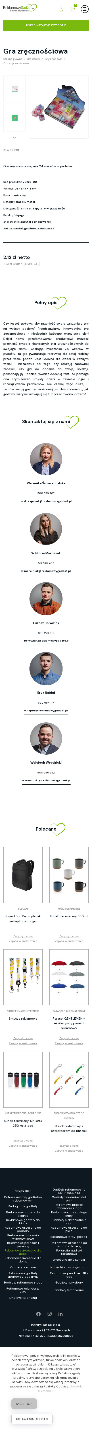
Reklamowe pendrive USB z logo (69, 1275)
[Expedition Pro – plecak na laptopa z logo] (23, 875)
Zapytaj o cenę (23, 936)
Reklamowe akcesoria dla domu (23, 1259)
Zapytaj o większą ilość (49, 208)
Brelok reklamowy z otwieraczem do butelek (69, 1128)
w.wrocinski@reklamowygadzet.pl (46, 780)
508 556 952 (46, 772)
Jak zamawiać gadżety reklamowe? (28, 228)
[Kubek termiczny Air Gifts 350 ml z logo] (23, 1080)
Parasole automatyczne (69, 1011)
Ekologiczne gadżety (23, 1206)
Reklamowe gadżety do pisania (23, 1214)
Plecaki (23, 908)
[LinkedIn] (57, 1314)
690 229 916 (46, 633)
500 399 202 (46, 493)
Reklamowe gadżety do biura (23, 1221)
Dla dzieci (11, 150)
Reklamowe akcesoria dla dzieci (23, 1252)
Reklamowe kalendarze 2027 (23, 1290)
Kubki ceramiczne (69, 908)
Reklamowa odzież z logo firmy (69, 1214)
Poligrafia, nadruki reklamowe (69, 1252)
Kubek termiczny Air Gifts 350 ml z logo (23, 1123)
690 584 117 (46, 702)
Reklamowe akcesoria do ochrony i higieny (69, 1244)
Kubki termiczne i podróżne (23, 1113)
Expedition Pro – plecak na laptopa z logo (23, 918)
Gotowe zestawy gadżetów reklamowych (23, 1198)
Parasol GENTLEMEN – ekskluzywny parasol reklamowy (69, 1023)
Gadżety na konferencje (23, 1011)
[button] (14, 137)
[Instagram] (46, 1314)
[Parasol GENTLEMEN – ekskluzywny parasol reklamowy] (69, 977)
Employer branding (23, 1298)
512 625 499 (46, 563)
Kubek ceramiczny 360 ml (69, 916)
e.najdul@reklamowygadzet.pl (46, 710)
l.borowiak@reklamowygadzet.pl (46, 640)
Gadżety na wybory (69, 1282)
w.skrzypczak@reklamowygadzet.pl (46, 501)
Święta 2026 (23, 1191)
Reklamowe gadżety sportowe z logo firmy (23, 1275)
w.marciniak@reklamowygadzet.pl (46, 571)
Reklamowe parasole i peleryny (23, 1244)
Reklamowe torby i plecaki (69, 1237)
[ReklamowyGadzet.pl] (20, 9)
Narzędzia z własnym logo (69, 1267)
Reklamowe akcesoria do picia (69, 1229)
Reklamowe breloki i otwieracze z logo (69, 1206)
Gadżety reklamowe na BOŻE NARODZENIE (69, 1191)
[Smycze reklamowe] (23, 977)
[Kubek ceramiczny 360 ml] (69, 875)
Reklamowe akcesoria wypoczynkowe (23, 1236)
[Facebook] (35, 1314)
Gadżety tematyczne (69, 1290)
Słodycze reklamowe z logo (23, 1282)
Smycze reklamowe (23, 1019)
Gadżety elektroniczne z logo (69, 1221)
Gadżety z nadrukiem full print (69, 1198)
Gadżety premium (23, 1267)
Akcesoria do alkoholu (69, 1260)
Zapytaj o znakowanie (35, 222)
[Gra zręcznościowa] (14, 88)
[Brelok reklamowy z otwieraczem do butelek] (69, 1080)
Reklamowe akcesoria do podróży (23, 1229)
